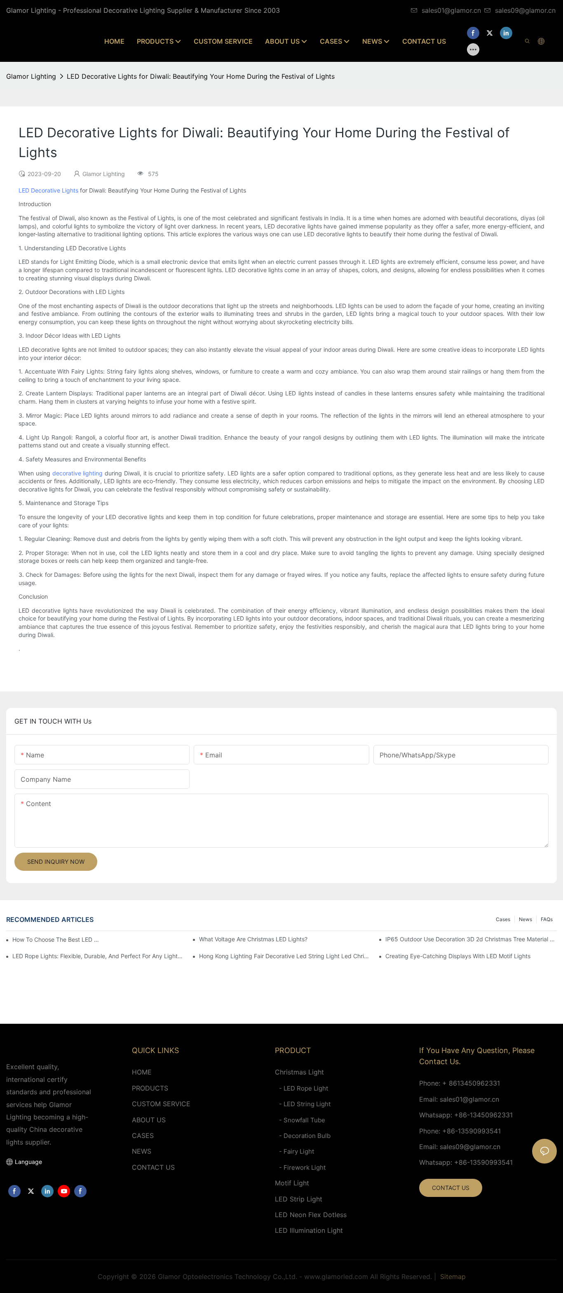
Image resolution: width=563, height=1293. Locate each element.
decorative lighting (77, 473)
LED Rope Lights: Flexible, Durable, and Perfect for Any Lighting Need (98, 955)
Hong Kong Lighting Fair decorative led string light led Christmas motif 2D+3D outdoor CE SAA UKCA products (285, 955)
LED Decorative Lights (48, 190)
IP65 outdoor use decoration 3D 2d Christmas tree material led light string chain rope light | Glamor (471, 939)
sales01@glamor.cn (451, 10)
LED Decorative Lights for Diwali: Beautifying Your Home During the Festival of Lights (201, 76)
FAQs (547, 919)
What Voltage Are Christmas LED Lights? (253, 939)
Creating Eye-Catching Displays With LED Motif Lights (457, 955)
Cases (503, 919)
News (525, 919)
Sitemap (452, 1276)
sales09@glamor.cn (525, 10)
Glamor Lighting (31, 76)
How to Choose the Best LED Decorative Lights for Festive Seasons (56, 939)
